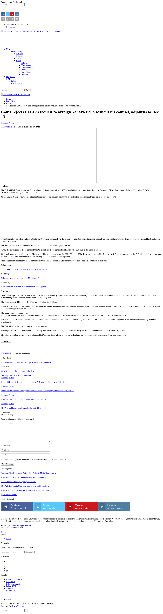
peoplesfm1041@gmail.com (19, 525)
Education (20, 56)
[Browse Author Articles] (6, 352)
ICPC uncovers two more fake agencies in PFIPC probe (23, 287)
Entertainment (27, 67)
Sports (18, 58)
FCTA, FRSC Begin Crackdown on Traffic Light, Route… (25, 486)
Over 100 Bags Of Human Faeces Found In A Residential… (25, 269)
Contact (4, 532)
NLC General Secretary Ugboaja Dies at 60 (18, 482)
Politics (14, 81)
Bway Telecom (18, 606)
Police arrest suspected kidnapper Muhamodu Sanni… (23, 278)
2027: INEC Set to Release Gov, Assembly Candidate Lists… (26, 490)
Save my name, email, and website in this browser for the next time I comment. (35, 459)
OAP (8, 79)
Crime (18, 60)
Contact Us (10, 27)
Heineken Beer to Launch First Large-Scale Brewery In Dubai (26, 362)
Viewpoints (26, 65)
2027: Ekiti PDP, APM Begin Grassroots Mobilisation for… (25, 477)
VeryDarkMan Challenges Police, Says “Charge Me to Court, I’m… (28, 473)
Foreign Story (16, 51)
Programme (10, 77)
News (8, 49)
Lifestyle (24, 63)
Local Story (26, 72)
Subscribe (29, 552)
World (23, 70)
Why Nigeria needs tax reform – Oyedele (17, 371)
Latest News (13, 584)
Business (19, 54)
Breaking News (17, 83)
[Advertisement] (47, 40)
